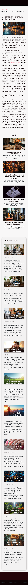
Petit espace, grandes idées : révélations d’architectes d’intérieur (14, 253)
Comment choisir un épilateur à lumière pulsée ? (14, 200)
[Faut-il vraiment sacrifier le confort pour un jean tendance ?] (14, 281)
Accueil (2, 9)
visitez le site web (15, 62)
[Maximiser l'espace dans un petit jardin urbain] (14, 508)
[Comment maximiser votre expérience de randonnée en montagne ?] (14, 410)
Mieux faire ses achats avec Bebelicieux (14, 152)
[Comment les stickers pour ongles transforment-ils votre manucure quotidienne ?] (14, 444)
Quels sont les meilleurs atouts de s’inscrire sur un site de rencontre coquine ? (14, 176)
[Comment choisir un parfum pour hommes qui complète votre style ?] (14, 346)
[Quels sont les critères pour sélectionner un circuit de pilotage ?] (14, 476)
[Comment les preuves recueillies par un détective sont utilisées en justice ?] (14, 313)
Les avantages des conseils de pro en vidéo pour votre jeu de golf (14, 383)
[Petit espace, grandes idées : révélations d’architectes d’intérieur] (14, 249)
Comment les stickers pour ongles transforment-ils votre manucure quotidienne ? (14, 449)
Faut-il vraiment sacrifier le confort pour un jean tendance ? (14, 285)
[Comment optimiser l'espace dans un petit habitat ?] (14, 540)
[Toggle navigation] (3, 2)
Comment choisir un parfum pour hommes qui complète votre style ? (14, 352)
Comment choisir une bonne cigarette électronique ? (14, 223)
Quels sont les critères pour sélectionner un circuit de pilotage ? (14, 480)
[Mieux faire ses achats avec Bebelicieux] (14, 144)
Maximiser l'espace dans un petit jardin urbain (14, 511)
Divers (7, 9)
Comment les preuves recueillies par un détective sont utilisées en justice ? (14, 318)
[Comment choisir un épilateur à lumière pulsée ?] (14, 192)
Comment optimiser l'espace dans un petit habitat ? (14, 544)
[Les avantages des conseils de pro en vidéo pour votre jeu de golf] (14, 378)
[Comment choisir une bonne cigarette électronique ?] (14, 214)
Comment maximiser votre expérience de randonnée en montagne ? (14, 416)
